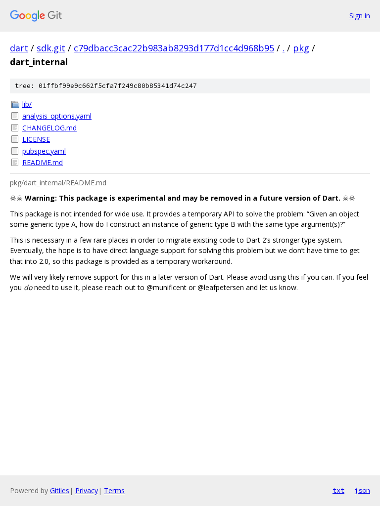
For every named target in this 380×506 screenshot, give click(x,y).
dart (19, 48)
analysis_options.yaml (57, 116)
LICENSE (36, 139)
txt (338, 490)
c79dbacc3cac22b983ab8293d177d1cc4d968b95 (174, 48)
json (362, 490)
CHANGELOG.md (49, 127)
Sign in (359, 15)
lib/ (27, 104)
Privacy (86, 490)
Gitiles (59, 490)
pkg (301, 48)
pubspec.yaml (44, 151)
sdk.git (51, 48)
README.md (42, 162)
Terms (114, 490)
